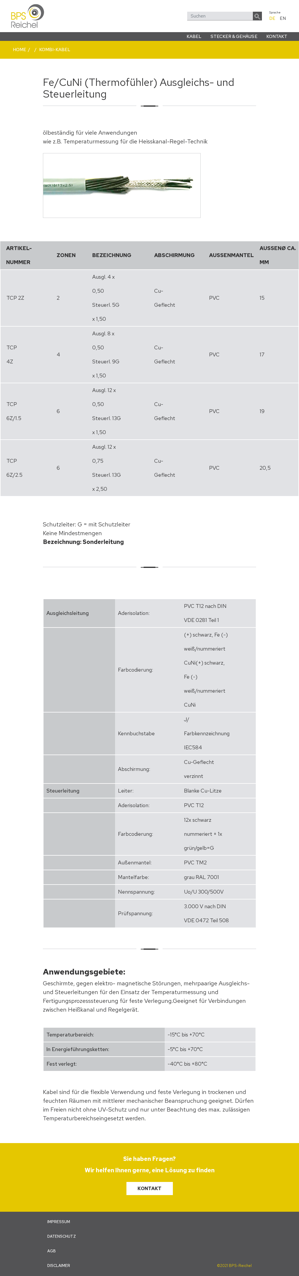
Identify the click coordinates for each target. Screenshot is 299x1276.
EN (283, 18)
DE (272, 18)
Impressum (58, 1221)
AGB (51, 1251)
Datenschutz (61, 1236)
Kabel (194, 36)
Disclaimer (58, 1265)
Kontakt (276, 36)
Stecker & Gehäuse (234, 36)
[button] (257, 16)
